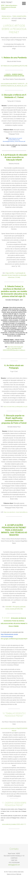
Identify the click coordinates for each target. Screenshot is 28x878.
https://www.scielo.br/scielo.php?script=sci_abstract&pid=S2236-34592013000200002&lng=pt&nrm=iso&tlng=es (14, 348)
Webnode (18, 874)
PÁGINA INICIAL (6, 16)
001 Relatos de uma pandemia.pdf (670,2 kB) (14, 66)
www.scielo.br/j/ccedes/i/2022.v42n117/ (14, 824)
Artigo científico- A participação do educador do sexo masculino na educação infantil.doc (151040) (14, 275)
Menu (24, 3)
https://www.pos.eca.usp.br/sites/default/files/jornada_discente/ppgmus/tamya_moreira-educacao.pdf (14, 140)
